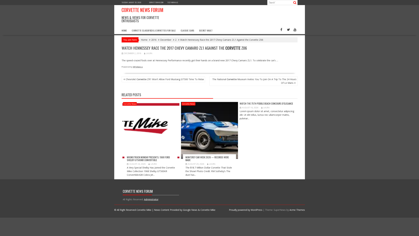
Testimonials (172, 2)
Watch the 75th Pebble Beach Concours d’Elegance (266, 103)
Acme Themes (297, 209)
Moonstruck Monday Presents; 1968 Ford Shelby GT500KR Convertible (148, 158)
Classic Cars (187, 30)
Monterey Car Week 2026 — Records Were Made (207, 158)
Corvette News (129, 104)
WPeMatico (138, 67)
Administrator (151, 199)
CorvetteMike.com (156, 2)
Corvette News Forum (142, 10)
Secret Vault (205, 30)
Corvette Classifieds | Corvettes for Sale (154, 30)
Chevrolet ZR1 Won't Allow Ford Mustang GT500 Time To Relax (165, 79)
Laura (149, 53)
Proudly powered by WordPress (245, 209)
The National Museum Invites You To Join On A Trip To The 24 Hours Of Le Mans (254, 81)
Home (124, 30)
